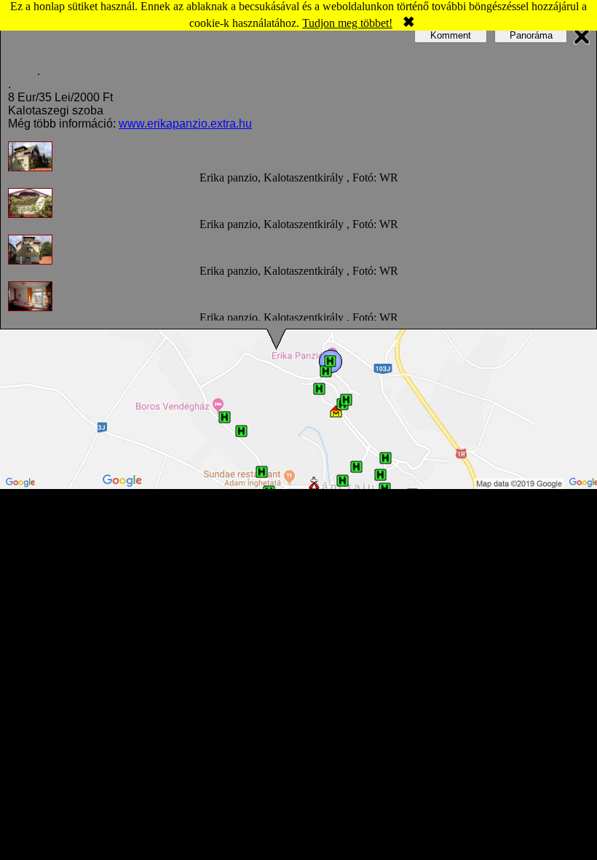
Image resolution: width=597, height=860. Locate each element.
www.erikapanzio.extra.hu (185, 123)
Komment (450, 35)
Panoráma (531, 35)
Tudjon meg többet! (347, 23)
